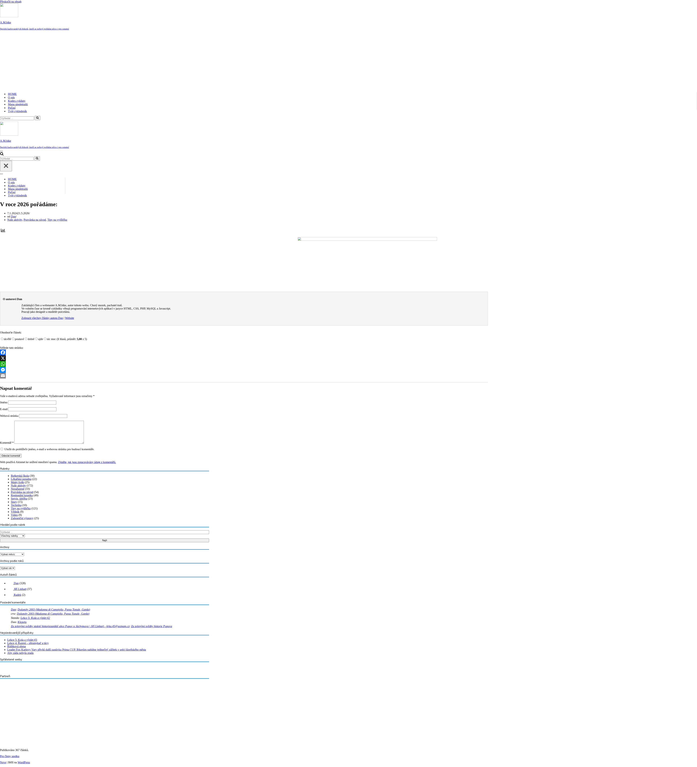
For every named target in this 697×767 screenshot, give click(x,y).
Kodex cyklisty (16, 100)
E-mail (4, 409)
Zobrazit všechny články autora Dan (42, 318)
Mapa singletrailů (18, 104)
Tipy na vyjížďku (57, 219)
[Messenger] (244, 370)
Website (69, 318)
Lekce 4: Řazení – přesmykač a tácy (28, 643)
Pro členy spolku (9, 756)
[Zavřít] (6, 166)
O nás (11, 97)
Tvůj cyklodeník (17, 111)
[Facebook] (244, 352)
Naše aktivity (14, 219)
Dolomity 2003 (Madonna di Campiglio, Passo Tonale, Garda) (54, 609)
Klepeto (22, 622)
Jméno (3, 402)
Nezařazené (17, 488)
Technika (16, 505)
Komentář (7, 442)
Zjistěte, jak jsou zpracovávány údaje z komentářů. (87, 462)
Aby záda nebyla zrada (20, 652)
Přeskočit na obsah (10, 1)
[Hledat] (37, 118)
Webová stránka (9, 415)
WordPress (24, 762)
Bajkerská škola (20, 475)
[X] (244, 358)
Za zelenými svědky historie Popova (151, 626)
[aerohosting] (28, 737)
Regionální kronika (22, 495)
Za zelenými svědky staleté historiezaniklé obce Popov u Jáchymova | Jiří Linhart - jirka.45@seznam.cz (70, 626)
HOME (12, 93)
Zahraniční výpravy (22, 518)
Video (14, 514)
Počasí (11, 107)
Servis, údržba (19, 498)
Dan (13, 216)
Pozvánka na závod (35, 219)
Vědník (15, 511)
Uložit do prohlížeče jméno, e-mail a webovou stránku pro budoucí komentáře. (49, 449)
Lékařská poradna (21, 479)
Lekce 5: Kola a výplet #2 (35, 617)
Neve (3, 762)
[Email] (244, 376)
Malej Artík (17, 482)
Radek (17, 594)
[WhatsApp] (244, 364)
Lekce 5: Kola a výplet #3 (22, 639)
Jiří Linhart (19, 589)
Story (14, 501)
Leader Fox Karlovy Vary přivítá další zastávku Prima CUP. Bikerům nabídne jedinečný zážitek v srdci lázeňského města (76, 649)
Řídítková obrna (16, 646)
